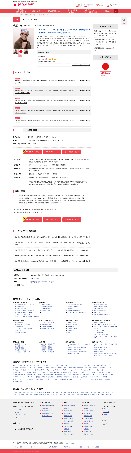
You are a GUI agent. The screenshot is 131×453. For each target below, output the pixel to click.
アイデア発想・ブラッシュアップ (24, 305)
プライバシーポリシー (36, 447)
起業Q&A (65, 402)
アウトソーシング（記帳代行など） (77, 312)
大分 (93, 394)
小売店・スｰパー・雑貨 (51, 365)
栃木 (48, 392)
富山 (78, 392)
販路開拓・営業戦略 (99, 322)
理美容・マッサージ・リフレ (102, 367)
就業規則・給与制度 (47, 350)
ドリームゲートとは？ (109, 402)
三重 (111, 392)
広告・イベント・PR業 (35, 367)
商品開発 (75, 377)
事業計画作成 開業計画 (48, 405)
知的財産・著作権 (72, 328)
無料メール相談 (34, 152)
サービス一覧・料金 (29, 19)
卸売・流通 (88, 367)
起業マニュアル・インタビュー (23, 406)
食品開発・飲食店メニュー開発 (23, 312)
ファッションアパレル (88, 370)
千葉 (61, 392)
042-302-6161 (31, 130)
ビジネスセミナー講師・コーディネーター (105, 353)
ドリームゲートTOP (18, 15)
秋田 (32, 392)
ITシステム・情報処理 (19, 367)
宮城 (28, 392)
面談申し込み (53, 152)
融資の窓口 (45, 408)
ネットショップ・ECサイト (49, 322)
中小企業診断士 (92, 372)
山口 (56, 394)
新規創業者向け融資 (47, 306)
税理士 (84, 372)
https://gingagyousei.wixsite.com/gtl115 (42, 282)
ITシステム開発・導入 (47, 326)
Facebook (106, 412)
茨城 (44, 392)
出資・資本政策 (45, 310)
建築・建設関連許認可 (100, 310)
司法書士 (101, 372)
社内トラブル (71, 330)
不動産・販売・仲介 (19, 372)
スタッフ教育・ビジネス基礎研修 (103, 355)
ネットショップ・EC (36, 365)
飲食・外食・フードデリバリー (69, 365)
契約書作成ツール (47, 416)
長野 (95, 392)
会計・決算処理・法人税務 (75, 305)
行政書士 (109, 372)
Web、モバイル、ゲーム (20, 365)
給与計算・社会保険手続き (48, 344)
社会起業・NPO (66, 372)
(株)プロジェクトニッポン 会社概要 (89, 447)
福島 (40, 392)
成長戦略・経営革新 (66, 379)
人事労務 (84, 377)
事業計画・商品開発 (48, 377)
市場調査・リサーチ (20, 344)
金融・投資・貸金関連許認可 (102, 314)
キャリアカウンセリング (100, 348)
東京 (65, 392)
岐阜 (99, 392)
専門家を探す (86, 402)
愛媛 (69, 394)
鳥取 (40, 394)
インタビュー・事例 (20, 415)
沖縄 (107, 394)
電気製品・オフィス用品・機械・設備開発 (27, 316)
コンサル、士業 (85, 365)
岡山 (48, 394)
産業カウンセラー (99, 351)
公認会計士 (76, 372)
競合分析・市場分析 (20, 350)
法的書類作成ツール (47, 413)
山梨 (91, 392)
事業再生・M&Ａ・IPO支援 (22, 324)
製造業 (29, 372)
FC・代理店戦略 (98, 332)
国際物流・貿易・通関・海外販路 (77, 348)
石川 (82, 392)
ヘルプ (104, 424)
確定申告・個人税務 (73, 306)
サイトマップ (106, 420)
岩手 (24, 392)
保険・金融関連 (40, 370)
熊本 (89, 394)
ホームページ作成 (46, 324)
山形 (36, 392)
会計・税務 (39, 379)
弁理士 (40, 374)
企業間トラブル (72, 322)
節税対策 (70, 308)
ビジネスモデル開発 (20, 308)
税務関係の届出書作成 (74, 310)
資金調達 (30, 379)
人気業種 (104, 377)
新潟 (74, 392)
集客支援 (108, 379)
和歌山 (36, 394)
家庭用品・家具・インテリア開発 (24, 310)
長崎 (85, 394)
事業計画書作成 (19, 306)
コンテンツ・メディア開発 (22, 314)
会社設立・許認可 (51, 379)
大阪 (22, 394)
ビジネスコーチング (99, 349)
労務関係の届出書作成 (47, 352)
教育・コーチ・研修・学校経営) (73, 367)
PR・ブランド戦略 (99, 330)
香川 (65, 394)
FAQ (16, 417)
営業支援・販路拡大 (63, 377)
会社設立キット (46, 411)
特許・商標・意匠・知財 (74, 324)
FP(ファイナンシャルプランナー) (103, 374)
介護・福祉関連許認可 (100, 308)
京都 (18, 394)
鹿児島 (102, 394)
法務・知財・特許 (96, 379)
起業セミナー (17, 423)
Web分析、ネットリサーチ (22, 352)
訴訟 (69, 332)
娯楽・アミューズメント (40, 372)
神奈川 (70, 392)
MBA (27, 377)
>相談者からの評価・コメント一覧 (81, 65)
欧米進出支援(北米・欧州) (75, 349)
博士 (32, 377)
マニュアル (18, 409)
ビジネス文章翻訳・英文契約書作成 (77, 351)
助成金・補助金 (45, 305)
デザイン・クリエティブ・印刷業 (57, 370)
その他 (38, 377)
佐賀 (81, 394)
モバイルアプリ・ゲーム (48, 328)
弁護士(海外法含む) (19, 374)
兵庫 (26, 394)
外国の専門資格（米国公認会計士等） (55, 374)
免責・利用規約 (53, 447)
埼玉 (56, 392)
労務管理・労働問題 (47, 348)
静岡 (103, 392)
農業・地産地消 (54, 372)
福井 (86, 392)
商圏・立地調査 (19, 348)
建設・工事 (100, 370)
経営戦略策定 (19, 322)
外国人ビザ (97, 312)
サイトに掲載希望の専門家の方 (23, 429)
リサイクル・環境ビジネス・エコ (23, 370)
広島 (52, 394)
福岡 (77, 394)
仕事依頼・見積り (73, 152)
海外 (111, 394)
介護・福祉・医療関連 (99, 365)
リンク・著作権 (19, 447)
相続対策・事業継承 (20, 332)
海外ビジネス (94, 377)
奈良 (31, 394)
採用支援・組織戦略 (47, 346)
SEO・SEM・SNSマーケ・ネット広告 (104, 324)
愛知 (107, 392)
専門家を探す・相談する (31, 15)
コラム (17, 412)
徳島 (61, 394)
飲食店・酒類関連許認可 (100, 306)
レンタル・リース (74, 370)
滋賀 (14, 394)
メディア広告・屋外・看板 (101, 334)
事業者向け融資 (45, 308)
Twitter (105, 414)
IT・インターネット (82, 379)
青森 (20, 392)
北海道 (15, 392)
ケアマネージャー (18, 377)
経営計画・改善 (68, 416)
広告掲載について (68, 447)
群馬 (52, 392)
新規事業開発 (19, 326)
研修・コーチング (18, 379)
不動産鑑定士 (87, 374)
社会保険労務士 (31, 374)
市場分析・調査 (18, 381)
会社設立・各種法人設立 (100, 305)
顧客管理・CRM (19, 346)
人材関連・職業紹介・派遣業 (53, 367)
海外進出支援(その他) (73, 353)
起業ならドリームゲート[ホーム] (23, 402)
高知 (73, 394)
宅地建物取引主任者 (75, 374)
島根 (44, 394)
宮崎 (97, 394)
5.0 (46, 59)
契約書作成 (71, 326)
